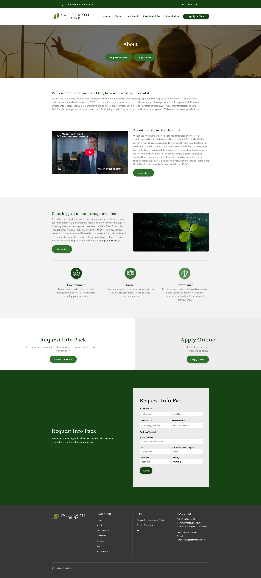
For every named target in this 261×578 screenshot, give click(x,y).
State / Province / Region (183, 447)
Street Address (146, 437)
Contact (100, 541)
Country (175, 457)
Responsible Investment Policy (150, 520)
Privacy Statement (145, 525)
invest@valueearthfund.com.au (191, 539)
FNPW (99, 229)
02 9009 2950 (190, 532)
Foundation (172, 16)
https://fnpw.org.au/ (111, 240)
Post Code (144, 457)
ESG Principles (151, 16)
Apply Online (196, 16)
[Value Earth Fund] (71, 19)
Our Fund (132, 16)
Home (106, 16)
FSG (138, 530)
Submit (146, 470)
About (118, 16)
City (142, 447)
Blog (99, 546)
